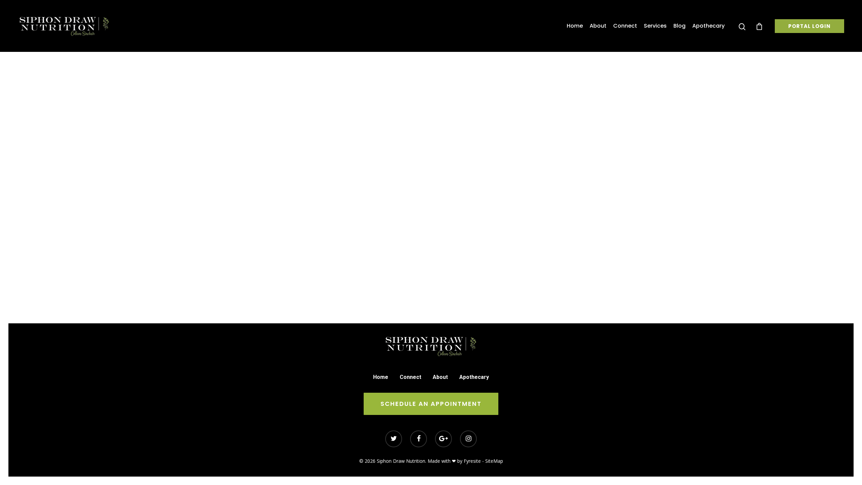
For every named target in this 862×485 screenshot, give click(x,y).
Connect (625, 26)
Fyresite (472, 461)
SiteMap (494, 461)
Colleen (429, 178)
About (598, 26)
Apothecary (708, 26)
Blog (679, 26)
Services (655, 26)
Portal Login (809, 26)
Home (575, 26)
